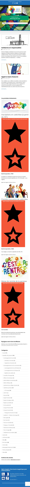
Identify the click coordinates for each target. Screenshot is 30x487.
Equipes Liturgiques (7, 400)
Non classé (5, 420)
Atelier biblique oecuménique (9, 380)
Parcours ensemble (7, 422)
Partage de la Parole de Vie (10, 412)
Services (4, 445)
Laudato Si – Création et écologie (10, 415)
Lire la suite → (4, 59)
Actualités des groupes (7, 355)
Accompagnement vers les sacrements (11, 365)
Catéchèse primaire (7, 387)
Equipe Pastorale (7, 397)
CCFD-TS (5, 392)
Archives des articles (5, 459)
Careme (4, 435)
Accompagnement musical (9, 358)
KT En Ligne (7, 390)
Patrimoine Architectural (8, 427)
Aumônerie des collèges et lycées (10, 385)
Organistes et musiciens (10, 363)
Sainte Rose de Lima (15, 18)
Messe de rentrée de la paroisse (14, 281)
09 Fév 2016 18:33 (6, 78)
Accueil (3, 353)
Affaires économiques (8, 378)
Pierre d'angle (6, 430)
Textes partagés (5, 449)
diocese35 (5, 395)
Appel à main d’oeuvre (9, 77)
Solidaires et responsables (11, 48)
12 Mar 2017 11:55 (6, 49)
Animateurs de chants (9, 360)
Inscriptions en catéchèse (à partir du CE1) (15, 115)
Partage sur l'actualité (8, 425)
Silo (17, 1)
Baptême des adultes (9, 373)
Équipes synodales (7, 402)
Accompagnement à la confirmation (12, 368)
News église (6, 417)
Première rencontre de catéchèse (14, 199)
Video (3, 452)
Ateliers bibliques (7, 382)
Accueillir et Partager (7, 375)
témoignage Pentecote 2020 (8, 447)
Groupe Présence (7, 407)
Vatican (20, 1)
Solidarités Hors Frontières (9, 432)
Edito (3, 440)
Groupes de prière (7, 410)
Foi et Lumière (6, 405)
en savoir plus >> (13, 479)
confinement (5, 437)
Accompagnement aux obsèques (11, 370)
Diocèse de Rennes (12, 1)
